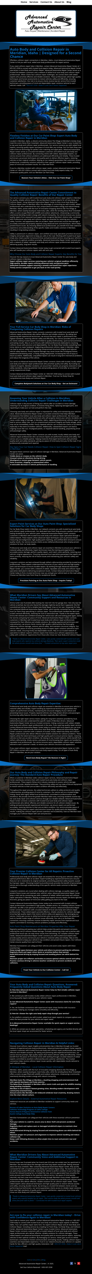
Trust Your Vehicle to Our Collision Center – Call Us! (46, 970)
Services (33, 2)
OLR (28, 1260)
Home (24, 2)
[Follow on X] (75, 1263)
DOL (39, 1260)
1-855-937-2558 (31, 85)
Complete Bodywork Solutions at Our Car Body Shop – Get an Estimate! (46, 383)
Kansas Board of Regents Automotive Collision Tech (31, 1112)
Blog (69, 2)
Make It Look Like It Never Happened (52, 85)
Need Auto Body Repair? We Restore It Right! (46, 758)
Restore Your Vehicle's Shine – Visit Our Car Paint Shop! (46, 178)
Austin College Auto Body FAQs (22, 1114)
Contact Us (46, 2)
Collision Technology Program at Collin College (29, 1109)
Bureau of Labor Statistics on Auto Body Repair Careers (32, 1107)
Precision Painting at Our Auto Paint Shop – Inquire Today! (46, 580)
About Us (59, 2)
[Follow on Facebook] (71, 1263)
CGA (33, 1260)
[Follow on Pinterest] (78, 1263)
